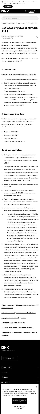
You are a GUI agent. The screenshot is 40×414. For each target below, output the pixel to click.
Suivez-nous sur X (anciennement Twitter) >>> (18, 313)
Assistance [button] (5, 382)
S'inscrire (31, 11)
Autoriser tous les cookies (19, 400)
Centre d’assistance (8, 23)
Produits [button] (4, 372)
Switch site (8, 6)
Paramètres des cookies (19, 407)
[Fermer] (36, 387)
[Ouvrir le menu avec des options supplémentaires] (38, 11)
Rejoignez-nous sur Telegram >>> (13, 318)
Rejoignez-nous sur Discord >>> (13, 323)
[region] (20, 399)
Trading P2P (32, 23)
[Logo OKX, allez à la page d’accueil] (5, 11)
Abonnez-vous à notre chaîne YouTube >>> (17, 328)
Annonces (21, 23)
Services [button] (4, 377)
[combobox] (21, 18)
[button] (25, 11)
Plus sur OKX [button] (6, 367)
